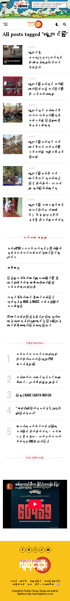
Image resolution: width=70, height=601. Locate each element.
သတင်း (13, 581)
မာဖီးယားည (13, 267)
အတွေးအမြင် (35, 581)
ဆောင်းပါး (23, 581)
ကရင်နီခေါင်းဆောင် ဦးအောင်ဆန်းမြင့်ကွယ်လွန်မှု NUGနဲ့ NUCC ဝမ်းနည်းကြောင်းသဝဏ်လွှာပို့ (33, 301)
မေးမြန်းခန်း (18, 584)
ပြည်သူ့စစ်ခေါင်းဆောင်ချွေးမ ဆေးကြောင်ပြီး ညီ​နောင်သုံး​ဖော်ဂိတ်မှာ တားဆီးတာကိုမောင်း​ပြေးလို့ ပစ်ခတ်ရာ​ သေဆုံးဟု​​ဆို (32, 282)
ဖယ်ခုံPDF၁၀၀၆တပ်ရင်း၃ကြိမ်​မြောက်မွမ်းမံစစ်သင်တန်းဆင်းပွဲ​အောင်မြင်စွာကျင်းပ (34, 252)
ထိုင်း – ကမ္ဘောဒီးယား (43, 584)
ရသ (29, 584)
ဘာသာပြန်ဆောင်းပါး (52, 581)
